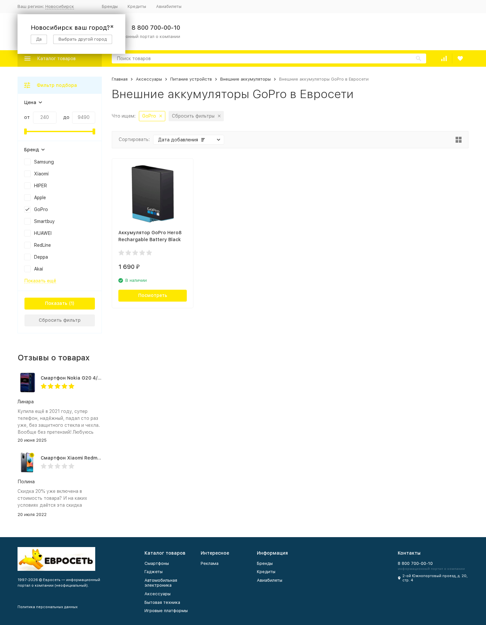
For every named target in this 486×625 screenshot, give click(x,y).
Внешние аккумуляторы (245, 79)
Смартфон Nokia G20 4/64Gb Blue (81, 378)
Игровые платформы (166, 610)
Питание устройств (191, 79)
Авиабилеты (169, 6)
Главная (120, 79)
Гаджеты (153, 571)
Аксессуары (149, 79)
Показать (56, 303)
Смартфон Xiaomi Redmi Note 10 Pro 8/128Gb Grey (100, 457)
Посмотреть (152, 295)
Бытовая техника (162, 602)
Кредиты (137, 6)
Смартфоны (156, 563)
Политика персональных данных (48, 607)
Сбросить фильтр (60, 320)
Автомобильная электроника (160, 583)
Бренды (110, 6)
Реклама (210, 563)
